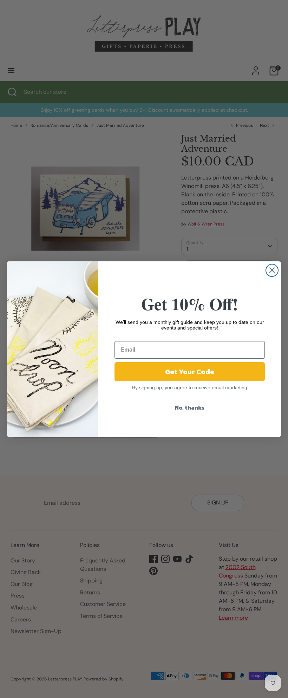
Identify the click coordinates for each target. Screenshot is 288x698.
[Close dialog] (272, 270)
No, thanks (189, 407)
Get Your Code (189, 371)
